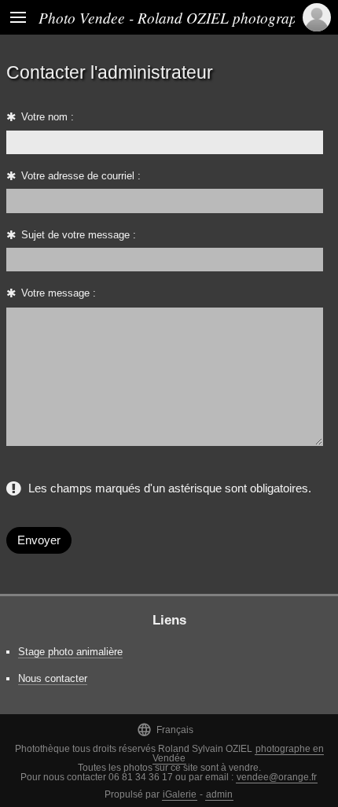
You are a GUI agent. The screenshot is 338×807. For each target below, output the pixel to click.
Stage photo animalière (70, 652)
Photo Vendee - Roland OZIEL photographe (175, 17)
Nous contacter (52, 678)
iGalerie (180, 794)
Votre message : (58, 293)
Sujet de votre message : (78, 235)
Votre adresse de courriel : (81, 176)
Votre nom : (47, 117)
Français (165, 729)
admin (219, 794)
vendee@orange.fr (277, 777)
